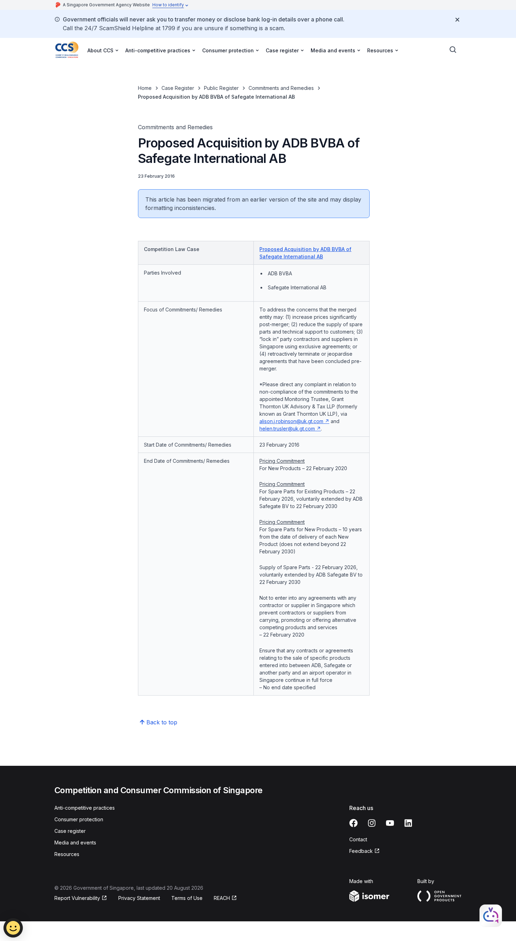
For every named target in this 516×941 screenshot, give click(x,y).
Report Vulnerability (77, 898)
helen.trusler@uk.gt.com (287, 429)
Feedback (361, 851)
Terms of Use (187, 898)
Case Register (177, 88)
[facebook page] (353, 823)
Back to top (161, 722)
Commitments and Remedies (281, 88)
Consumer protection (78, 819)
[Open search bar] (453, 49)
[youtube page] (390, 823)
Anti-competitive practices (84, 808)
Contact (358, 839)
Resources (66, 854)
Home (145, 88)
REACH (222, 898)
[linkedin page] (408, 823)
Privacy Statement (139, 898)
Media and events (75, 842)
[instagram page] (372, 823)
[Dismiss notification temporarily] (457, 19)
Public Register (221, 88)
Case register (70, 831)
